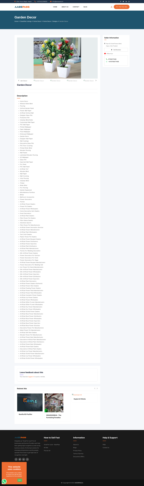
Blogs (75, 447)
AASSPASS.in (79, 483)
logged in (31, 376)
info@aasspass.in (57, 1)
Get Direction (117, 49)
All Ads (46, 447)
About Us (65, 7)
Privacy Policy (77, 450)
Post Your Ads (123, 7)
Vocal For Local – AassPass (52, 444)
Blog (85, 7)
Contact (76, 7)
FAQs (104, 444)
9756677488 (112, 59)
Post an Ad (47, 450)
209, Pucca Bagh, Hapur (24, 1)
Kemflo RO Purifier (25, 414)
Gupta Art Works (80, 399)
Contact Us (106, 447)
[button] (96, 80)
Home (55, 7)
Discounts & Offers (78, 456)
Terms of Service (78, 453)
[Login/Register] (111, 7)
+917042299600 (42, 1)
